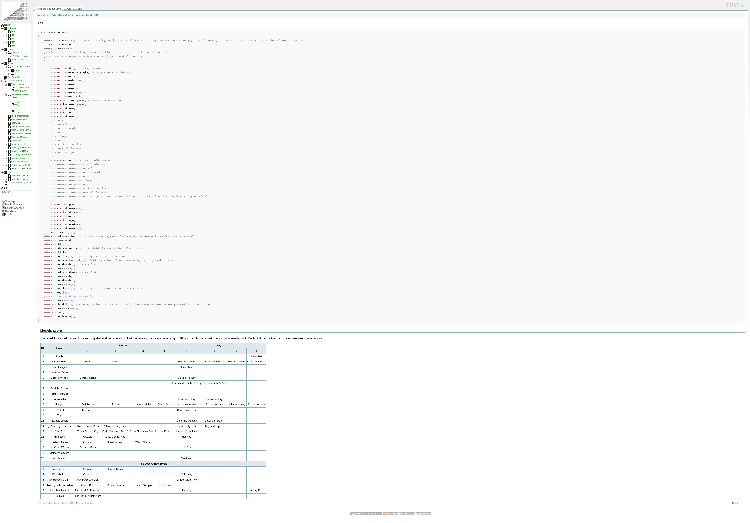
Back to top (738, 503)
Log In (8, 214)
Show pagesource (50, 8)
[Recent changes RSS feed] (390, 514)
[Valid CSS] (407, 514)
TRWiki (7, 25)
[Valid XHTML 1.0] (423, 514)
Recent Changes (14, 207)
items (10, 63)
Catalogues (12, 28)
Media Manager (14, 204)
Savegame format (19, 95)
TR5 (13, 45)
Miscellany (16, 140)
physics (15, 52)
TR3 (13, 38)
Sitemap (10, 201)
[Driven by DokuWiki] (374, 514)
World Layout (17, 59)
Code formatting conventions (24, 175)
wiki (9, 172)
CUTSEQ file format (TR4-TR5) (26, 154)
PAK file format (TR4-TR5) (23, 165)
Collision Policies (22, 56)
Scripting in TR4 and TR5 (23, 151)
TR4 (13, 42)
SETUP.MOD (20, 91)
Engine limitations (19, 158)
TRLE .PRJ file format (21, 168)
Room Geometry (19, 119)
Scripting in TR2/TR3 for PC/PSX (26, 147)
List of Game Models (20, 66)
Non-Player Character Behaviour (26, 133)
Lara (16, 70)
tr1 (16, 73)
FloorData (15, 123)
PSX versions (17, 84)
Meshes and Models (20, 126)
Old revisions (74, 8)
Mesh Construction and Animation (27, 130)
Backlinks (10, 211)
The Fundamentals (20, 116)
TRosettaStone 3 (15, 80)
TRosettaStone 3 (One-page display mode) (27, 182)
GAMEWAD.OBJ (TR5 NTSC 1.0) (30, 88)
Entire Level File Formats (23, 144)
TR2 (13, 35)
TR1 (13, 31)
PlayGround (13, 77)
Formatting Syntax (19, 179)
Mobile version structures (23, 161)
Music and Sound (19, 137)
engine (11, 49)
